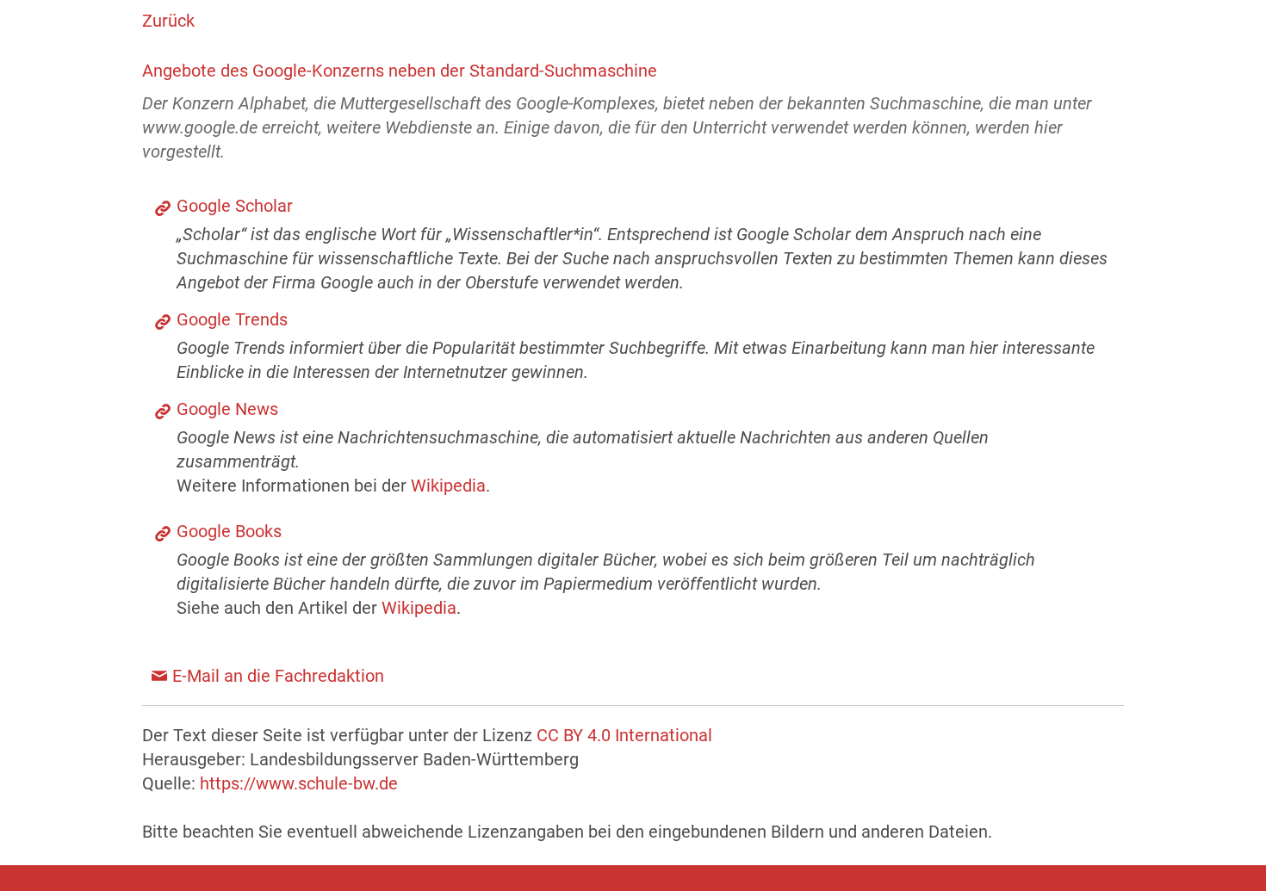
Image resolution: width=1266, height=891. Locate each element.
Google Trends (232, 319)
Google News (227, 409)
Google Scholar (235, 205)
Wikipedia (448, 485)
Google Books (229, 531)
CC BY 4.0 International (624, 735)
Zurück (168, 20)
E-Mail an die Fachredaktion (278, 675)
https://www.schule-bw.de (299, 783)
